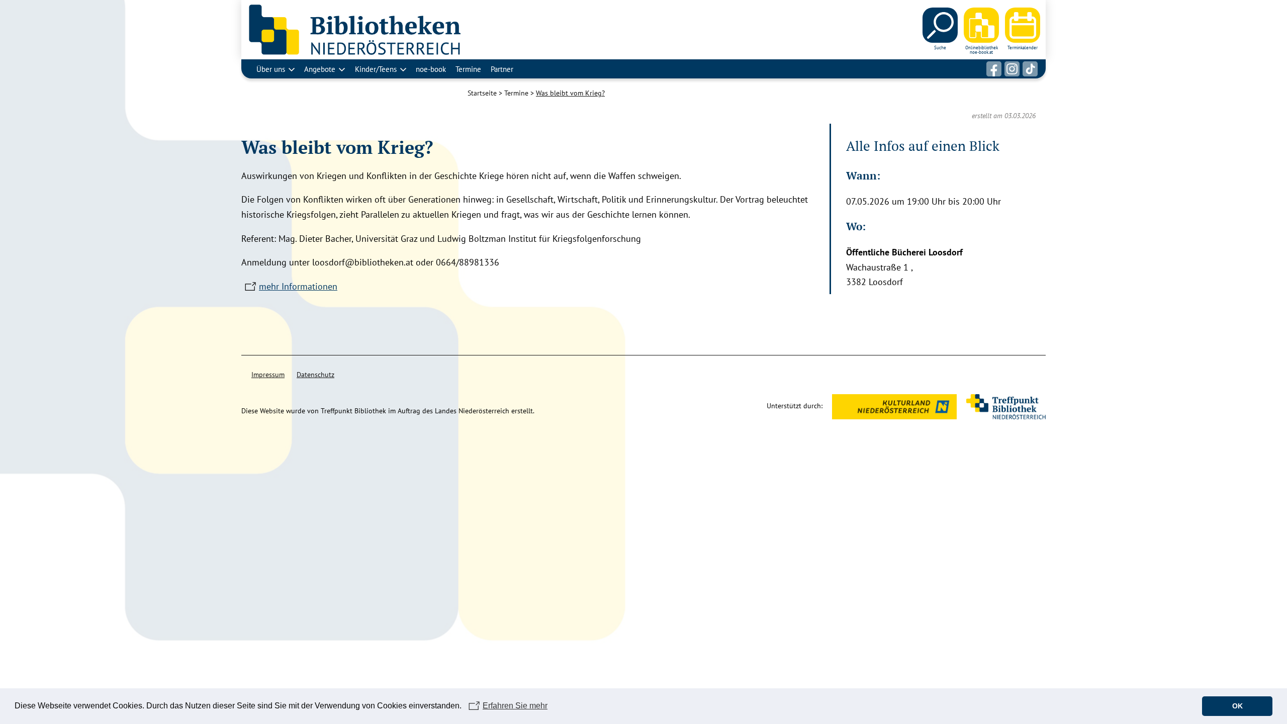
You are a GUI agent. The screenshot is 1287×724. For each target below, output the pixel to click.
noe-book (431, 69)
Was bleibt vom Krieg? (570, 93)
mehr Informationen (298, 286)
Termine (468, 69)
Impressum (268, 374)
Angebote (319, 69)
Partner (502, 69)
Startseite (482, 93)
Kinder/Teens (376, 69)
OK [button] (1237, 706)
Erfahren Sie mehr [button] (515, 705)
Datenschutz (315, 374)
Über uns (270, 69)
